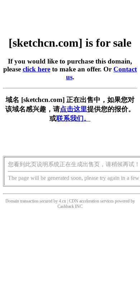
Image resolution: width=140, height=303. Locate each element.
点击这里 (73, 109)
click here (36, 69)
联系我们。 (73, 118)
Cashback (65, 206)
